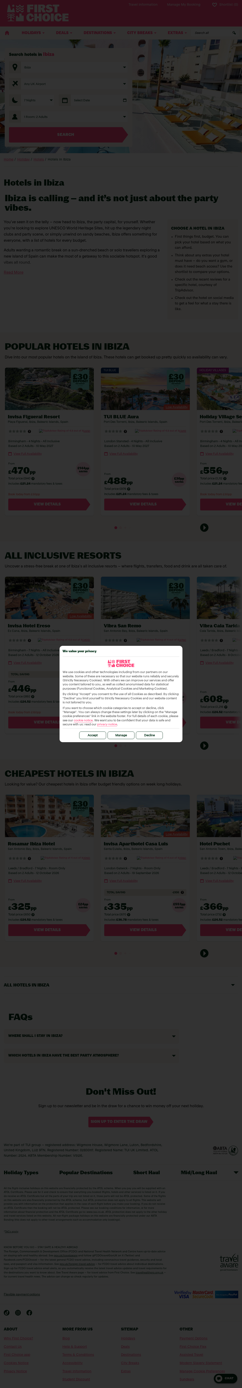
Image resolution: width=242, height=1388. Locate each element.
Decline (149, 735)
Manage (121, 735)
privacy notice (107, 724)
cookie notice (83, 720)
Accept (93, 735)
